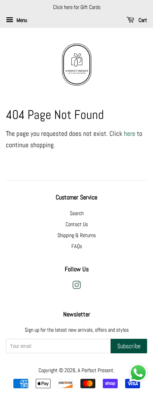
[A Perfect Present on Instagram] (76, 286)
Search (77, 213)
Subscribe (128, 346)
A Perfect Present (95, 370)
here (129, 133)
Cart (142, 20)
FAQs (76, 246)
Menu (21, 20)
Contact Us (77, 224)
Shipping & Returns (76, 235)
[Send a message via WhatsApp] (138, 373)
